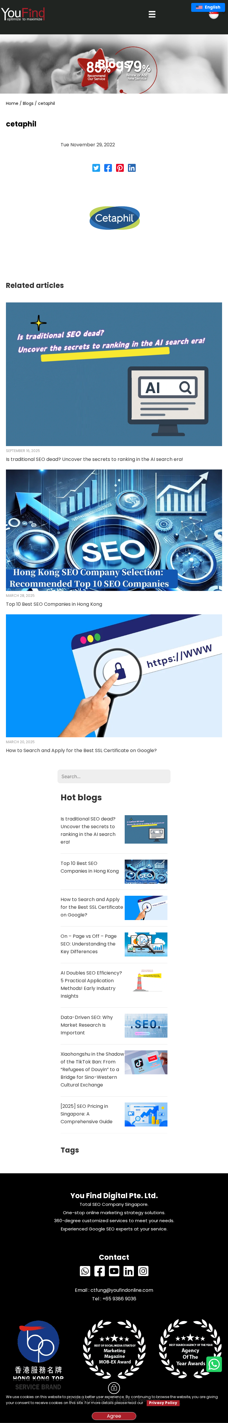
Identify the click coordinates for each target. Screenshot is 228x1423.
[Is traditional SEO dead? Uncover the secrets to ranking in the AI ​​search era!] (114, 374)
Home (12, 103)
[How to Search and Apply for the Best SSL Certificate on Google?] (114, 676)
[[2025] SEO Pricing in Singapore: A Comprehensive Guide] (146, 1114)
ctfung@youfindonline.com (122, 1290)
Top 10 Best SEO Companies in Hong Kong (54, 604)
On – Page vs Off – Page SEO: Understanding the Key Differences (89, 944)
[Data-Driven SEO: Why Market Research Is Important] (146, 1025)
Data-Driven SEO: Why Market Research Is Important (87, 1025)
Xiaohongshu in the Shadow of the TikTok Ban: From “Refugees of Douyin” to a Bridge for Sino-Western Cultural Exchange (92, 1069)
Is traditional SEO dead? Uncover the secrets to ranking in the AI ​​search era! (94, 459)
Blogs (28, 103)
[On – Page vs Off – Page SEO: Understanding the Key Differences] (146, 944)
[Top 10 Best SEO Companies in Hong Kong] (114, 530)
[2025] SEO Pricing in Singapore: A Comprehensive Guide (87, 1114)
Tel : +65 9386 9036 (114, 1298)
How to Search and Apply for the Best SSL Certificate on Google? (81, 750)
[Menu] (152, 14)
